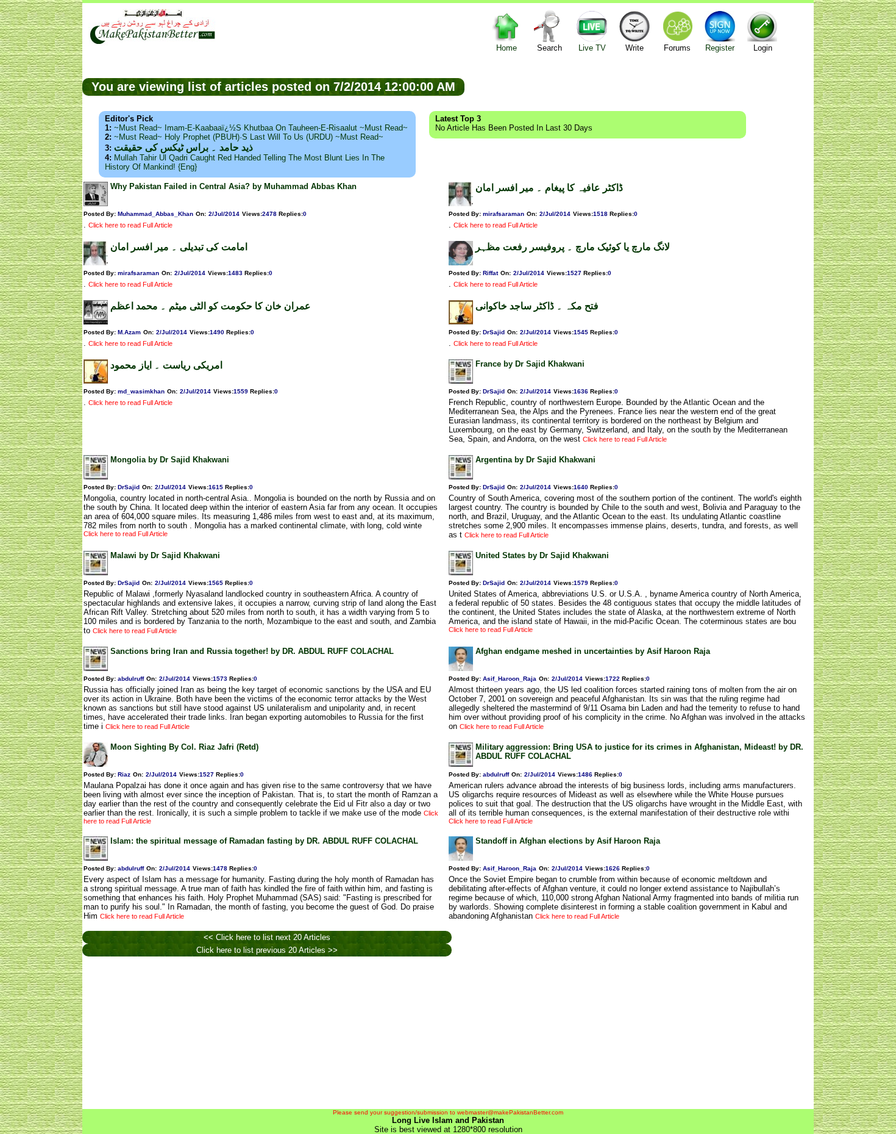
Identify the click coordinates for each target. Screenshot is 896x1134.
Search (549, 47)
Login (762, 47)
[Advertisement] (639, 86)
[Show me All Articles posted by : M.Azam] (96, 321)
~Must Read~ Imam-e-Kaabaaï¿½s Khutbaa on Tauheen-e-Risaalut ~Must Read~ (261, 127)
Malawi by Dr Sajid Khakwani (165, 555)
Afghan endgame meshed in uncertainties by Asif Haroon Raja (592, 651)
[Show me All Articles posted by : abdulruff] (96, 668)
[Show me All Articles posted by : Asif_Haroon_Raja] (461, 668)
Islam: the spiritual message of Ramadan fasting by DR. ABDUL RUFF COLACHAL (264, 840)
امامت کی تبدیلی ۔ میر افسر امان (178, 247)
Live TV (592, 47)
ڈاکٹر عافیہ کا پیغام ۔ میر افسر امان (549, 187)
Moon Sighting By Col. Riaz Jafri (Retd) (184, 747)
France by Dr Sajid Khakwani (530, 363)
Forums (677, 47)
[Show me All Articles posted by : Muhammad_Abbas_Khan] (96, 203)
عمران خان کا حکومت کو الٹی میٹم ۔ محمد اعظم (210, 306)
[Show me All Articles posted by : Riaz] (96, 764)
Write (634, 47)
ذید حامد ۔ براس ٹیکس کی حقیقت (183, 147)
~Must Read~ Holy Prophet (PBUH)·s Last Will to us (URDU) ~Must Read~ (248, 137)
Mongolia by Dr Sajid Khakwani (169, 459)
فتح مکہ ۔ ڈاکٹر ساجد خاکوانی (537, 306)
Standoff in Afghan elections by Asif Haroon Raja (567, 840)
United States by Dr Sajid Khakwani (542, 555)
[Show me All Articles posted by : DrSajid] (461, 321)
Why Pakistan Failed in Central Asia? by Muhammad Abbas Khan (233, 186)
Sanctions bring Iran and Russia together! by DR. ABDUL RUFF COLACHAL (252, 651)
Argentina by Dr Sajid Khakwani (535, 459)
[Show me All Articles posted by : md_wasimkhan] (96, 381)
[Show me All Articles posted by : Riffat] (461, 262)
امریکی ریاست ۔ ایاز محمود (166, 365)
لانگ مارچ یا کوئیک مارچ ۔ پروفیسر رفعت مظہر (572, 247)
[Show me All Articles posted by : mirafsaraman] (461, 203)
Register (719, 47)
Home (506, 47)
